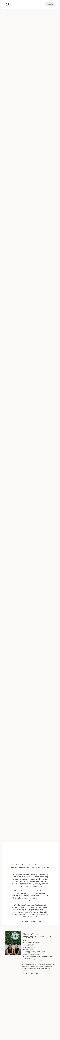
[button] (30, 4)
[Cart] (42, 4)
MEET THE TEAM (31, 974)
